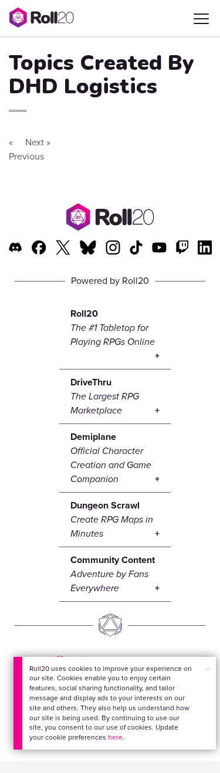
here (115, 737)
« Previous (26, 149)
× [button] (207, 669)
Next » (37, 142)
